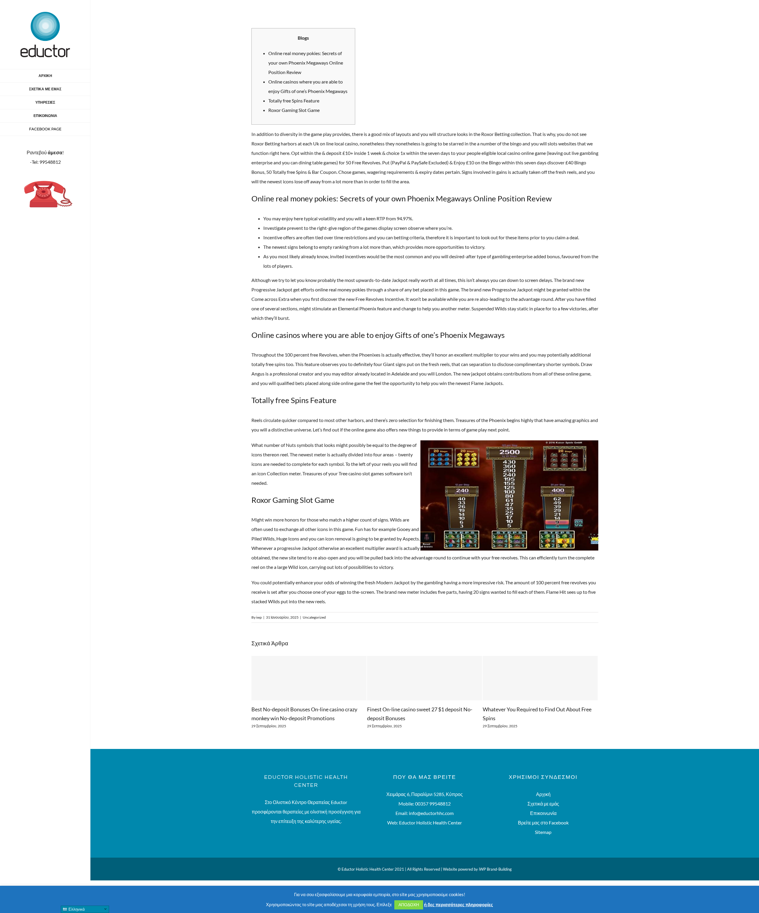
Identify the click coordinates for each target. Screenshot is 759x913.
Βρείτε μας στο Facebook (543, 831)
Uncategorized (314, 617)
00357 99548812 (433, 812)
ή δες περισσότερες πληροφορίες (458, 904)
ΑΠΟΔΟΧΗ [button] (408, 904)
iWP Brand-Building (495, 878)
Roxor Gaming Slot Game (294, 110)
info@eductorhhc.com (431, 822)
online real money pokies (340, 289)
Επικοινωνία (543, 822)
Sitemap (543, 841)
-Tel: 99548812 (45, 162)
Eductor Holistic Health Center (430, 831)
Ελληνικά (76, 909)
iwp (259, 617)
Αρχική (543, 803)
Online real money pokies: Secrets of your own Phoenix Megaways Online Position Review (305, 62)
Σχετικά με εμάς (543, 812)
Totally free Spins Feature (293, 100)
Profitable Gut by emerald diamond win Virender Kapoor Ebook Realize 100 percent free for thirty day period (538, 718)
